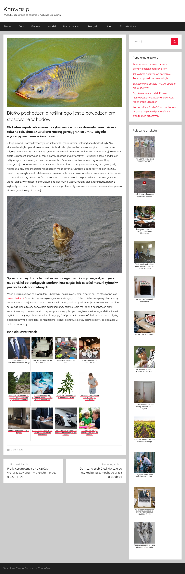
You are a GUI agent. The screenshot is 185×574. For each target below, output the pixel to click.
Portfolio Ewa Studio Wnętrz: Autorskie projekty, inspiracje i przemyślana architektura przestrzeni (154, 111)
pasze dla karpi (15, 298)
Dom (21, 26)
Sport (109, 26)
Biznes (7, 26)
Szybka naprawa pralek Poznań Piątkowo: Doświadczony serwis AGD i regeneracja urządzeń (154, 97)
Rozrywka (93, 26)
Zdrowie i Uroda (129, 26)
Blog (20, 449)
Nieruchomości (71, 26)
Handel (52, 26)
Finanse (35, 26)
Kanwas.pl (16, 9)
